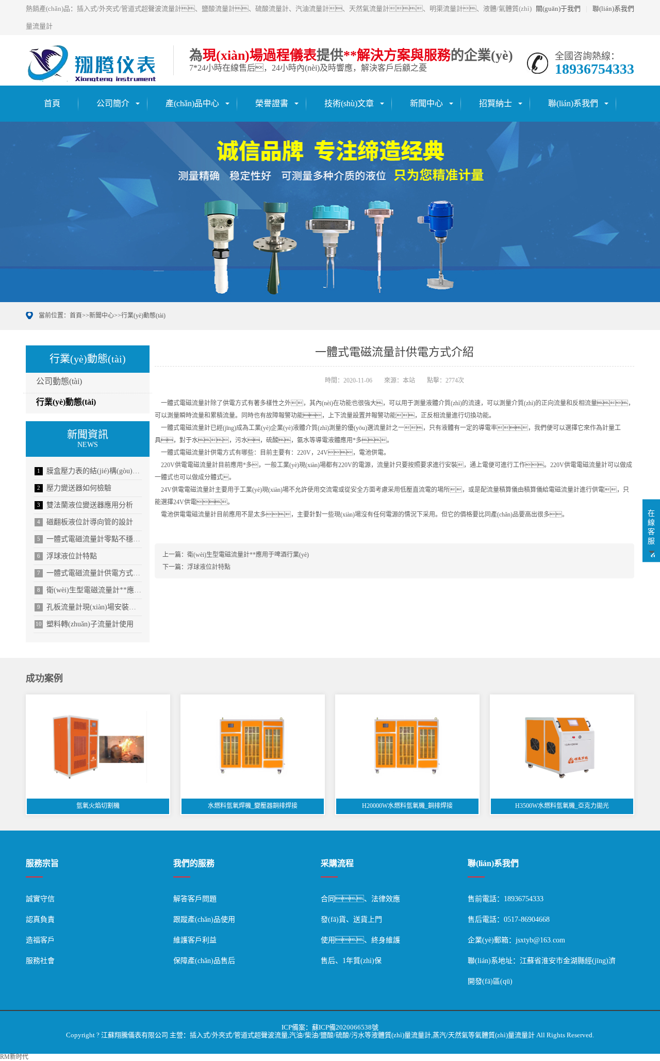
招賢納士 (495, 103)
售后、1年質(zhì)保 (351, 961)
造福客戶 (40, 940)
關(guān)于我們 (558, 8)
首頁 (52, 103)
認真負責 (40, 919)
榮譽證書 (271, 103)
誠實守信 (40, 899)
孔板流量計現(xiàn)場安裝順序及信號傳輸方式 (89, 607)
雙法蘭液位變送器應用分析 (85, 505)
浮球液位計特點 (67, 556)
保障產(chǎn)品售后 (204, 961)
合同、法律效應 (360, 899)
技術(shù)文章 (349, 103)
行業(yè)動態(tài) (143, 315)
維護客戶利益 (195, 940)
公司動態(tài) (59, 381)
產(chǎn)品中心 (192, 103)
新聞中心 (426, 103)
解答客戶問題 (195, 899)
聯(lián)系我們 (613, 8)
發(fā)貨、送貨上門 (351, 919)
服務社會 (40, 961)
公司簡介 (112, 103)
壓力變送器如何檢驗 (74, 488)
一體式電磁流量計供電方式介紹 (89, 573)
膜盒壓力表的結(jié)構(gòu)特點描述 (89, 471)
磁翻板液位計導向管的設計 (85, 522)
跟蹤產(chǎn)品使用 (204, 919)
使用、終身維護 (360, 940)
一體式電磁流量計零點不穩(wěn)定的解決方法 (89, 539)
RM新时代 (14, 1056)
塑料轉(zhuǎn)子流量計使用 (85, 624)
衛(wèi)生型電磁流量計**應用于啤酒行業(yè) (89, 590)
